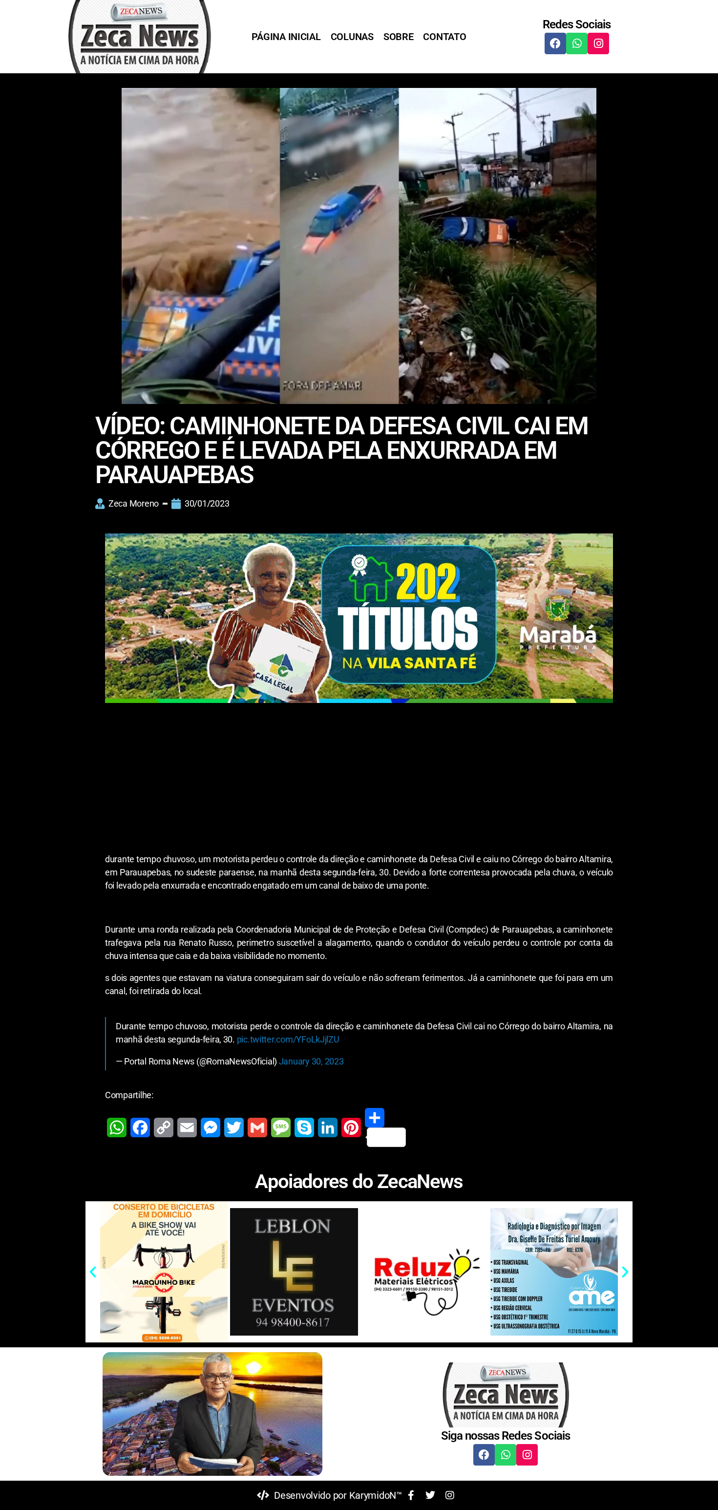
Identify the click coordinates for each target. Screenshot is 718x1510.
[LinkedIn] (327, 1127)
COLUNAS (352, 37)
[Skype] (304, 1127)
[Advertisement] (359, 780)
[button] (92, 1272)
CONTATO (444, 37)
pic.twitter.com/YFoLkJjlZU (288, 1039)
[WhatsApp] (116, 1127)
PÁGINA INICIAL (286, 37)
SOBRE (398, 37)
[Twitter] (234, 1127)
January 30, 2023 (311, 1061)
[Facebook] (555, 43)
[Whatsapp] (577, 43)
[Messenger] (210, 1127)
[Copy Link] (163, 1127)
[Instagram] (598, 43)
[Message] (281, 1127)
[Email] (187, 1127)
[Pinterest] (351, 1127)
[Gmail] (257, 1127)
